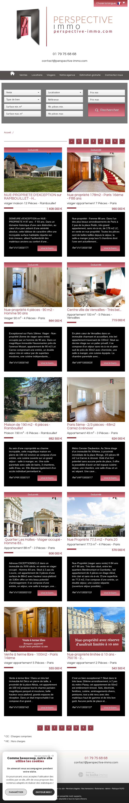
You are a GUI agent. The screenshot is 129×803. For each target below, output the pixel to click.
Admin (108, 788)
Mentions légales (73, 788)
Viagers (51, 75)
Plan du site (60, 788)
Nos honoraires (87, 788)
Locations (37, 75)
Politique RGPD (118, 788)
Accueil (7, 132)
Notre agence (67, 75)
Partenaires (99, 788)
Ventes (23, 75)
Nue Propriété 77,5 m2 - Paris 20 (92, 539)
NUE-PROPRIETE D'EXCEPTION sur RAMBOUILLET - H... (32, 196)
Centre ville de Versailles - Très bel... (94, 310)
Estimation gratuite (90, 75)
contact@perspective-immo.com (64, 60)
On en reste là (42, 755)
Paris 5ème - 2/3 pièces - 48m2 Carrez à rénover (91, 426)
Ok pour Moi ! (44, 792)
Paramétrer (16, 792)
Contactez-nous (114, 75)
